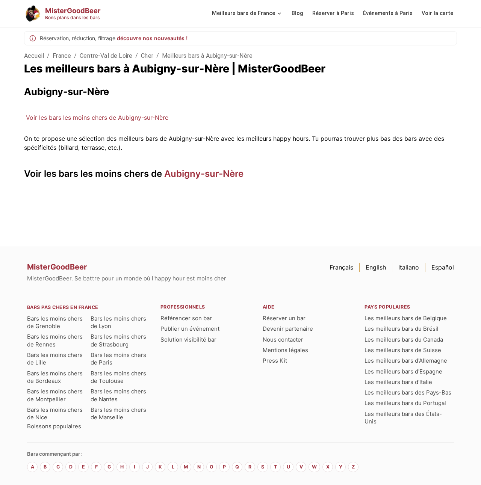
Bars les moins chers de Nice (55, 413)
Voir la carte (437, 13)
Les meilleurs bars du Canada (404, 339)
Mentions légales (285, 350)
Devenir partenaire (288, 328)
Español (442, 267)
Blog (297, 13)
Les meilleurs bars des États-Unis (403, 417)
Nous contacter (283, 339)
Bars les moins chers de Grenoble (55, 322)
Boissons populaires (54, 426)
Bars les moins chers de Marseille (118, 413)
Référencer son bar (186, 318)
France (62, 55)
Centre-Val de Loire (106, 55)
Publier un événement (189, 328)
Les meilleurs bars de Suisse (403, 350)
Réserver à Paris (333, 13)
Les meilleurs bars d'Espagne (403, 371)
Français (341, 267)
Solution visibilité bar (188, 339)
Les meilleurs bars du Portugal (405, 403)
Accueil (34, 55)
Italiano (408, 267)
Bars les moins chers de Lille (55, 358)
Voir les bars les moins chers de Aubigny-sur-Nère (97, 117)
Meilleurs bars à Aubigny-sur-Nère (207, 55)
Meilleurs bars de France (243, 13)
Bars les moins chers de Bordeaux (55, 377)
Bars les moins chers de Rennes (55, 340)
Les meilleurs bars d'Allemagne (406, 360)
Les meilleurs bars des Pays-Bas (408, 392)
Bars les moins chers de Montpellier (55, 395)
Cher (147, 55)
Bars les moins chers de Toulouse (118, 377)
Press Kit (275, 360)
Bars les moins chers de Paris (118, 358)
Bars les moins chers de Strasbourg (118, 340)
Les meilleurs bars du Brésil (402, 328)
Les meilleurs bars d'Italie (398, 382)
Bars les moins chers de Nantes (118, 395)
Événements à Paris (388, 13)
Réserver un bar (284, 318)
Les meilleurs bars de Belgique (406, 318)
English (376, 267)
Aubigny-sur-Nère (204, 173)
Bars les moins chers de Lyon (118, 322)
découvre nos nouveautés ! (152, 38)
